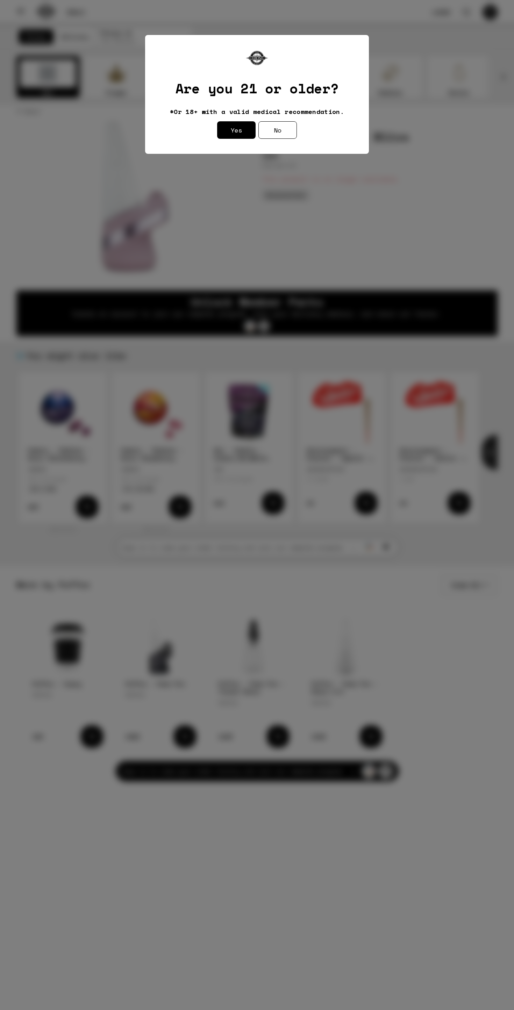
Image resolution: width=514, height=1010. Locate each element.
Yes (236, 130)
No (277, 130)
